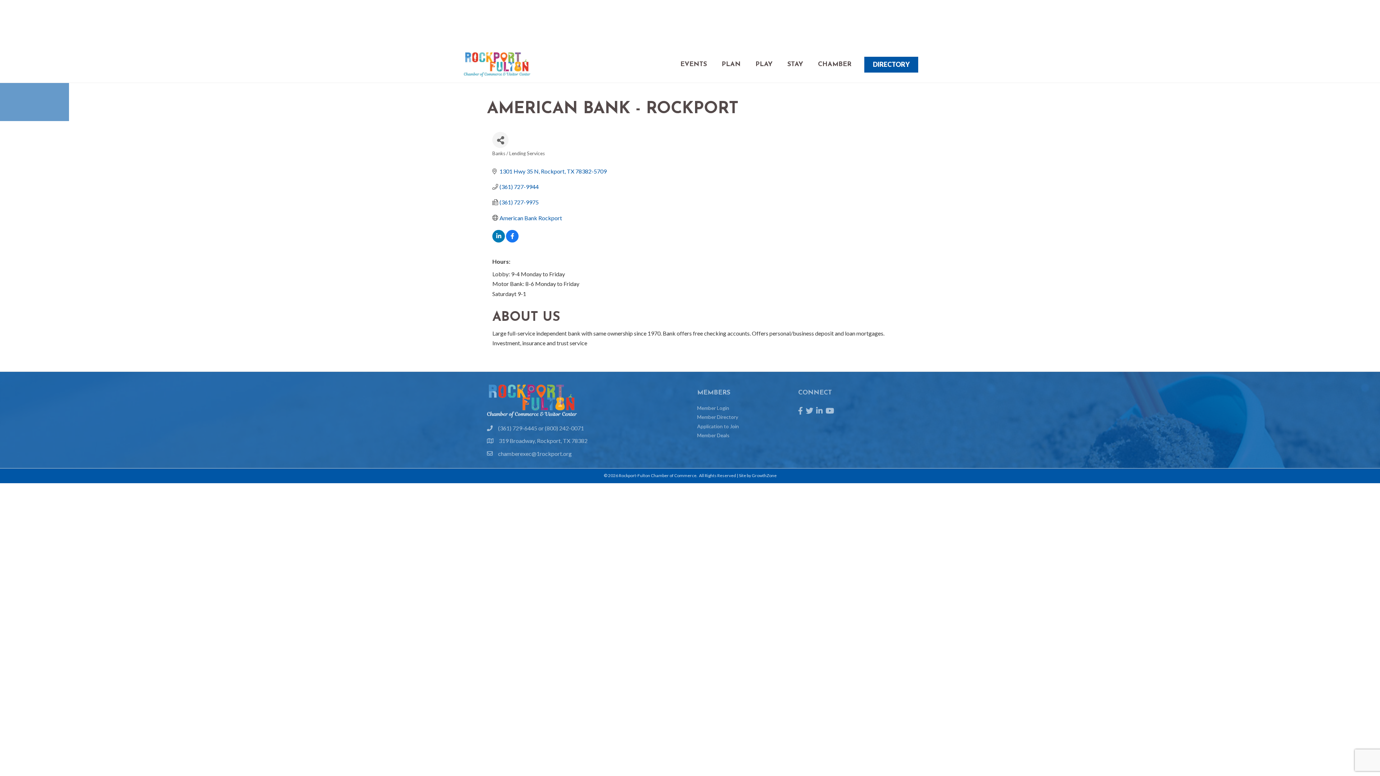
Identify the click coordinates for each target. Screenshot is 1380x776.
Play (764, 64)
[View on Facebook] (512, 240)
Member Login (713, 408)
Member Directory (717, 417)
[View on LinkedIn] (498, 240)
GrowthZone (764, 475)
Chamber (834, 64)
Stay (795, 64)
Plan (731, 64)
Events (693, 64)
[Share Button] (500, 140)
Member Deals (713, 435)
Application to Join (718, 426)
